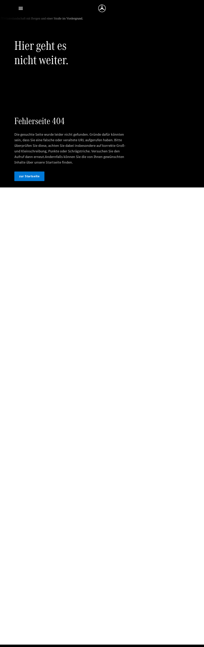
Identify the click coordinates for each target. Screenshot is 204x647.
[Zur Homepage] (102, 8)
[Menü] (20, 8)
